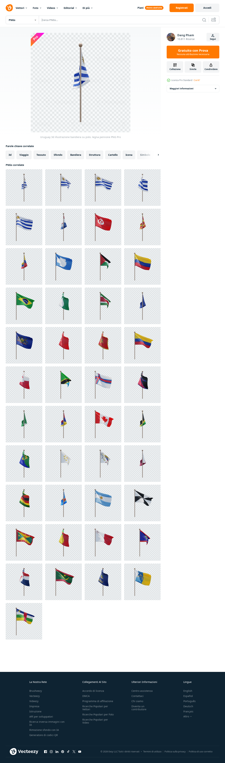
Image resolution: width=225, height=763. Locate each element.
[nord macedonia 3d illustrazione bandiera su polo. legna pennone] (142, 227)
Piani (140, 7)
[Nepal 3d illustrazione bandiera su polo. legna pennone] (142, 384)
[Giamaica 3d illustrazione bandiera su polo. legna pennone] (142, 424)
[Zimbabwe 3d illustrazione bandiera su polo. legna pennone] (24, 503)
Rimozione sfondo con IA (44, 730)
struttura (94, 154)
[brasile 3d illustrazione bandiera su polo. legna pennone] (24, 306)
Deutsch (188, 706)
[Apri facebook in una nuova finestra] (45, 751)
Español (188, 696)
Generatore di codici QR (43, 735)
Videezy (33, 701)
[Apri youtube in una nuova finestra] (79, 751)
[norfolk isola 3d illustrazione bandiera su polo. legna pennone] (24, 424)
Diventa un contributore (138, 708)
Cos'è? (197, 80)
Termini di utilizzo (152, 751)
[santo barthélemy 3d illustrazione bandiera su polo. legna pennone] (103, 463)
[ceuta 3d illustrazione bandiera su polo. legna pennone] (142, 503)
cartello (113, 154)
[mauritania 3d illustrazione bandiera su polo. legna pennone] (63, 582)
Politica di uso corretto (201, 751)
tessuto (41, 154)
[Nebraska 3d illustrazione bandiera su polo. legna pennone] (142, 306)
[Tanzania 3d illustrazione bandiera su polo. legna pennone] (63, 384)
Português (189, 701)
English (187, 690)
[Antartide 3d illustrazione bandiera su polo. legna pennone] (63, 266)
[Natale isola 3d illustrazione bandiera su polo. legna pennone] (24, 463)
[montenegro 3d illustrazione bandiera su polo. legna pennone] (103, 345)
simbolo (145, 154)
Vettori (20, 8)
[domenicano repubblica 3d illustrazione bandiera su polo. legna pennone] (24, 582)
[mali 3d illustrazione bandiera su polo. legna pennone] (63, 542)
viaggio (24, 154)
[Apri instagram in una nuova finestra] (51, 751)
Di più (86, 8)
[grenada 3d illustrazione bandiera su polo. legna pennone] (24, 542)
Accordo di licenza (93, 690)
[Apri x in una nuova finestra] (74, 751)
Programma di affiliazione (97, 701)
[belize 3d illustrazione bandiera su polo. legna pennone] (142, 542)
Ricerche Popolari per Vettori (95, 708)
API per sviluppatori (41, 716)
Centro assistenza (142, 690)
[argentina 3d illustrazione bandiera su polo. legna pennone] (103, 503)
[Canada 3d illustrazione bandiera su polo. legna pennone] (103, 424)
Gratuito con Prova (193, 52)
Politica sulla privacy (175, 751)
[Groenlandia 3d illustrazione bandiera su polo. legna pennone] (24, 384)
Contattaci (137, 696)
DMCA (86, 696)
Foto (35, 8)
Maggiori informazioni (182, 88)
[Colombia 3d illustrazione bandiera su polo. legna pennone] (24, 266)
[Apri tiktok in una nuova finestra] (68, 751)
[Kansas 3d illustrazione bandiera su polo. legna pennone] (103, 582)
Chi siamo (137, 701)
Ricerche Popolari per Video (95, 721)
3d (10, 154)
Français (188, 711)
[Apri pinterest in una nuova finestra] (62, 751)
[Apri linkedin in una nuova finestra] (56, 751)
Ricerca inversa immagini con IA (47, 723)
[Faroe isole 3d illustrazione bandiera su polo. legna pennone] (103, 384)
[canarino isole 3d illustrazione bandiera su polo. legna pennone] (142, 582)
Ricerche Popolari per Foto (98, 714)
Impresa (34, 706)
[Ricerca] (204, 20)
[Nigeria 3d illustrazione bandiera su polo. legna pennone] (63, 306)
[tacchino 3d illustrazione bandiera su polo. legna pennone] (63, 345)
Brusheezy (35, 690)
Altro (186, 716)
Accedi (207, 7)
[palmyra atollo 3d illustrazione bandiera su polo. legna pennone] (63, 424)
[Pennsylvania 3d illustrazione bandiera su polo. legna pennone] (24, 345)
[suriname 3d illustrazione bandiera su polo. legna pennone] (103, 306)
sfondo (58, 154)
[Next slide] (155, 155)
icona (129, 154)
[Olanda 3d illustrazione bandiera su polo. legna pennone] (63, 227)
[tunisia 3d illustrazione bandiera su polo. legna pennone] (103, 227)
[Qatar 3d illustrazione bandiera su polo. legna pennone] (142, 463)
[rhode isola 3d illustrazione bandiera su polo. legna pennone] (63, 463)
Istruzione (35, 711)
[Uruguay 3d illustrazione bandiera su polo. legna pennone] (24, 187)
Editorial (69, 8)
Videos (51, 8)
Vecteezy (34, 696)
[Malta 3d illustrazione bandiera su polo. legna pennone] (103, 542)
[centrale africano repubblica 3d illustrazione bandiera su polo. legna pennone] (24, 621)
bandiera (75, 154)
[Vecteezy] (9, 7)
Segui (213, 38)
